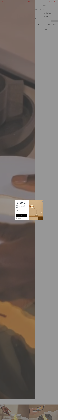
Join (22, 215)
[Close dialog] (42, 201)
